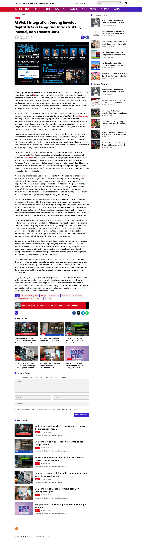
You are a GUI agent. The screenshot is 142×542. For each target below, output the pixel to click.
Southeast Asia (23, 299)
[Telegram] (83, 313)
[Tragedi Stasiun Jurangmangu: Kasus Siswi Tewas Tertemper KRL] (95, 134)
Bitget (84, 176)
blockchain (83, 116)
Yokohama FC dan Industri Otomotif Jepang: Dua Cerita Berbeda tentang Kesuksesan (114, 22)
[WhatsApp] (87, 313)
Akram (22, 36)
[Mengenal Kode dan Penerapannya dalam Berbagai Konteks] (77, 353)
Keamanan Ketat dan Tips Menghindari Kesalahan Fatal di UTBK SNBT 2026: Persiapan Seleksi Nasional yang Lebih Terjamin (114, 54)
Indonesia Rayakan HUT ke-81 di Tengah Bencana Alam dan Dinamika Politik (114, 101)
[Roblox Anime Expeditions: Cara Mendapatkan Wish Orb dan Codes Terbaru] (77, 329)
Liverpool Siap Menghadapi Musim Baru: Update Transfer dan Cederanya (114, 123)
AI (34, 95)
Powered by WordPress (24, 536)
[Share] (87, 37)
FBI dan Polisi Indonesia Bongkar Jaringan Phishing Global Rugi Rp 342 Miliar (112, 64)
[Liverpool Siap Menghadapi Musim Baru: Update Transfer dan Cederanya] (95, 123)
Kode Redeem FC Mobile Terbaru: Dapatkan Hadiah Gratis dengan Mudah (25, 341)
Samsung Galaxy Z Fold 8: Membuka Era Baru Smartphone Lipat (50, 365)
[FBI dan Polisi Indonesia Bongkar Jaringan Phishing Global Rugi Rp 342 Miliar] (95, 65)
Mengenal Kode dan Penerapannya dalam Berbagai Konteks (74, 365)
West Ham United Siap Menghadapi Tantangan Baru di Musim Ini (114, 112)
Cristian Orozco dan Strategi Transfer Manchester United (113, 144)
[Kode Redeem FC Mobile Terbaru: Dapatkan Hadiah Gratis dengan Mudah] (26, 329)
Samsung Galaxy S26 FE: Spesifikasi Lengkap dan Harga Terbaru (49, 341)
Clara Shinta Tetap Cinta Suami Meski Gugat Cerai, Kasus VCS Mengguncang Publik (114, 43)
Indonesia (78, 296)
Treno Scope (37, 299)
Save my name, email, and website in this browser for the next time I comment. (48, 409)
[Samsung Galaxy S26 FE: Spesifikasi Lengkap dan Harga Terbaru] (52, 329)
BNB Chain (28, 157)
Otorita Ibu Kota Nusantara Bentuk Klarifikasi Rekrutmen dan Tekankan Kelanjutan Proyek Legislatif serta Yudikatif (114, 32)
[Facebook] (74, 313)
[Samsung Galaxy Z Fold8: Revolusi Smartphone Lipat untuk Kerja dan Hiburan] (26, 353)
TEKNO (17, 18)
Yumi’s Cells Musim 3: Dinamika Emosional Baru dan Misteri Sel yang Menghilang (114, 75)
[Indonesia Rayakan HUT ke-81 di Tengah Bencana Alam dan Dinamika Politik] (95, 102)
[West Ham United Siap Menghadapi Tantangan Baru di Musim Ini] (95, 112)
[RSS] (16, 528)
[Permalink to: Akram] (17, 37)
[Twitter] (78, 313)
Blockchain (55, 296)
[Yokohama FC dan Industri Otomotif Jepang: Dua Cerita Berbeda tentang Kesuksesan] (95, 22)
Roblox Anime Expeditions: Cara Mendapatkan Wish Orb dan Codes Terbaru (75, 341)
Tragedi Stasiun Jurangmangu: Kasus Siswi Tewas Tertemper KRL (114, 133)
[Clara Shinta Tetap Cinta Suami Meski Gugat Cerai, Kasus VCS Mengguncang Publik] (95, 44)
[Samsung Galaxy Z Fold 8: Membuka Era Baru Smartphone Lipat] (52, 353)
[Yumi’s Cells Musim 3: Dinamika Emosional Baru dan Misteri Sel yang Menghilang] (95, 76)
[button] (120, 3)
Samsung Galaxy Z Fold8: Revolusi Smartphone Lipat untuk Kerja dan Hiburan (25, 365)
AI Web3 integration (31, 296)
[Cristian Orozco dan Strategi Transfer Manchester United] (95, 144)
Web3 (48, 299)
